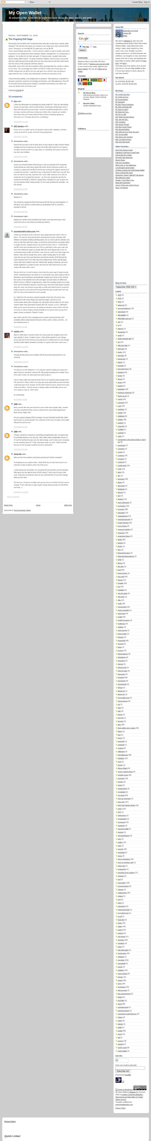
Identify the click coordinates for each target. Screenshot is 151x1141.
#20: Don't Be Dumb (122, 142)
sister (120, 947)
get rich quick (122, 593)
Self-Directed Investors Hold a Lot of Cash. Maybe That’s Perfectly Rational (95, 97)
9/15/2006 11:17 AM (21, 122)
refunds (120, 889)
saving (120, 930)
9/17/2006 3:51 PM (20, 449)
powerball (121, 852)
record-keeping (123, 886)
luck (119, 735)
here (144, 61)
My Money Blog (89, 93)
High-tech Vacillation (122, 163)
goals (120, 603)
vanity (120, 1021)
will (119, 1037)
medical (120, 748)
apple (120, 335)
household (121, 640)
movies (120, 782)
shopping (121, 940)
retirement (121, 906)
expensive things (124, 536)
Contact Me (127, 33)
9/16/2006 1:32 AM (20, 327)
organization (122, 819)
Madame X (128, 41)
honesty (121, 637)
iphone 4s (121, 691)
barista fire (121, 359)
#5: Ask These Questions (124, 104)
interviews (121, 674)
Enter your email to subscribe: (126, 1065)
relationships (122, 893)
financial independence (126, 556)
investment (122, 681)
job (119, 704)
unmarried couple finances (127, 1014)
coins (120, 436)
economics (122, 506)
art (119, 342)
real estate (121, 883)
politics (120, 842)
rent (119, 899)
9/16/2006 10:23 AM (21, 347)
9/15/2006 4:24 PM (20, 189)
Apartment (121, 332)
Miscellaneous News (122, 178)
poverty (120, 849)
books (120, 382)
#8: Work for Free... (122, 112)
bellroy (120, 362)
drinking (120, 499)
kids (119, 711)
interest (120, 664)
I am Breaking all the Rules (124, 168)
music (120, 785)
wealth (120, 1031)
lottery (120, 731)
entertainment (123, 516)
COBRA (121, 429)
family (120, 539)
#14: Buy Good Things (123, 127)
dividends (121, 489)
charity (120, 413)
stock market (122, 973)
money (120, 765)
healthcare (121, 624)
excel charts (122, 526)
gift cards (121, 597)
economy (121, 509)
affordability (122, 315)
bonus (120, 379)
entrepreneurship (124, 519)
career (120, 399)
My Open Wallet (25, 12)
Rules (120, 923)
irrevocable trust (123, 698)
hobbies (120, 627)
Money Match (123, 768)
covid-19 (121, 462)
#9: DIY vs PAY (120, 114)
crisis (120, 469)
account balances (124, 308)
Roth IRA (121, 920)
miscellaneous (123, 755)
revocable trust (123, 913)
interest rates (122, 671)
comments (121, 445)
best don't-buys (123, 369)
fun (119, 586)
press (120, 856)
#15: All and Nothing (122, 129)
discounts (121, 486)
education (121, 513)
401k (119, 302)
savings (120, 933)
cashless (121, 409)
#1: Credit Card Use (122, 94)
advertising (122, 312)
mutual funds (122, 788)
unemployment (123, 1007)
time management (124, 994)
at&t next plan (123, 345)
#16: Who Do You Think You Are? (127, 132)
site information (123, 950)
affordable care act (124, 318)
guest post (121, 613)
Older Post (68, 505)
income (120, 650)
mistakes (121, 758)
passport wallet (123, 829)
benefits (120, 366)
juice (119, 708)
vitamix (120, 1024)
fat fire (120, 546)
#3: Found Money (121, 99)
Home (38, 505)
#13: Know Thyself (122, 124)
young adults (122, 1051)
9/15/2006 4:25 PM (20, 212)
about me (121, 305)
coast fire (121, 426)
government (122, 607)
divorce (120, 492)
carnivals (121, 402)
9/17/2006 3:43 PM (20, 427)
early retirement (123, 502)
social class (122, 953)
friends (120, 580)
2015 (119, 295)
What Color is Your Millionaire (125, 165)
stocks (120, 977)
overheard (121, 822)
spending (121, 960)
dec (119, 476)
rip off (120, 916)
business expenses (125, 392)
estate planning (123, 523)
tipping (120, 997)
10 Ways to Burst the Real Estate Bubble (130, 170)
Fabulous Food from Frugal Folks (127, 152)
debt (119, 472)
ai (118, 325)
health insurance (124, 620)
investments (122, 684)
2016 (119, 298)
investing (121, 677)
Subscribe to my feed (130, 31)
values (120, 1017)
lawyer (120, 714)
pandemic (121, 825)
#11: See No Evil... (121, 119)
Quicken (121, 876)
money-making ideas (125, 772)
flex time (121, 566)
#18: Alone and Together (124, 137)
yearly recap (122, 1047)
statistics (121, 970)
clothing (120, 423)
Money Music (120, 160)
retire (120, 903)
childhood (121, 416)
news (120, 809)
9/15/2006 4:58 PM (20, 227)
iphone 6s (121, 694)
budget (120, 386)
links (119, 724)
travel (120, 1004)
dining (120, 482)
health (120, 617)
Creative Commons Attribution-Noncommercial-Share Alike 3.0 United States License (129, 1097)
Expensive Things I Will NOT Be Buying (129, 175)
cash (119, 406)
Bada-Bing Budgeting (122, 183)
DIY (119, 496)
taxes (120, 983)
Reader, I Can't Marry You (124, 180)
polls (119, 846)
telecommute (122, 990)
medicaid (121, 745)
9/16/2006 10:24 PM (21, 362)
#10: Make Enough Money (124, 117)
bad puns (121, 349)
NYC (119, 812)
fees (119, 550)
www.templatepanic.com (124, 1104)
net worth (121, 795)
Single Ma (17, 454)
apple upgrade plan (124, 339)
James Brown (123, 701)
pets (119, 839)
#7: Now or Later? (121, 109)
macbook (121, 741)
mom (119, 762)
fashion (120, 543)
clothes (120, 419)
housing (120, 644)
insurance (121, 661)
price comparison (124, 859)
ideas (120, 647)
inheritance (122, 657)
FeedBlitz (127, 1075)
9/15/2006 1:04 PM (20, 137)
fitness (120, 563)
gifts (119, 600)
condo (120, 452)
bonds (120, 376)
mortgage (121, 778)
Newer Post (8, 505)
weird (120, 1034)
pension (120, 832)
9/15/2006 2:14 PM (20, 157)
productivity (122, 869)
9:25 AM (19, 90)
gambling (121, 590)
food (119, 570)
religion (120, 896)
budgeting (121, 389)
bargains (121, 355)
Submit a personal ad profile (99, 64)
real (119, 879)
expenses (121, 533)
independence (123, 654)
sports (120, 967)
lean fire (120, 718)
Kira (15, 101)
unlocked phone (123, 1011)
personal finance (124, 835)
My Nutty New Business (124, 157)
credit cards (122, 465)
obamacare (122, 815)
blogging (121, 372)
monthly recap (123, 775)
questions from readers (126, 872)
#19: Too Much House (123, 139)
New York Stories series (124, 150)
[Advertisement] (38, 28)
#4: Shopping (120, 102)
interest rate (122, 667)
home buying (122, 630)
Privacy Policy (120, 1108)
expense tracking (124, 529)
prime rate (121, 866)
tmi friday (121, 1000)
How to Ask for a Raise (123, 155)
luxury (120, 738)
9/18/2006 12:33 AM (21, 492)
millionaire (121, 751)
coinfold (120, 433)
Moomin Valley (89, 103)
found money (122, 573)
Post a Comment (13, 497)
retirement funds (123, 910)
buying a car (122, 396)
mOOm (16, 331)
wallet (120, 1027)
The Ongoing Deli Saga (20, 39)
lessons (120, 721)
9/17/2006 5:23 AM (20, 399)
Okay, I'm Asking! (121, 188)
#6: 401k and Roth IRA (123, 107)
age (119, 322)
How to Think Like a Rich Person (127, 185)
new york (121, 802)
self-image (121, 936)
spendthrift (121, 963)
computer (121, 449)
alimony (120, 329)
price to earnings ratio (125, 862)
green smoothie (123, 610)
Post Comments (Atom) (22, 510)
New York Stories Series (126, 805)
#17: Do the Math (121, 134)
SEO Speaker (19, 126)
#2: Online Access (121, 97)
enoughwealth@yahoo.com (24, 231)
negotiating (121, 792)
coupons (121, 459)
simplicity (121, 943)
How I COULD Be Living (124, 173)
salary (120, 926)
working (120, 1044)
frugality (120, 583)
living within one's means (126, 728)
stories (120, 980)
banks (120, 352)
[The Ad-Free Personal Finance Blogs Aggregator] (85, 113)
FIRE (120, 560)
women (120, 1041)
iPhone (120, 687)
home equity (122, 634)
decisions (121, 479)
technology (122, 987)
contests (121, 455)
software (121, 957)
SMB (15, 404)
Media (125, 36)
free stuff (121, 576)
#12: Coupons (120, 122)
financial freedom (124, 553)
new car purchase (124, 798)
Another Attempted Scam (92, 106)
